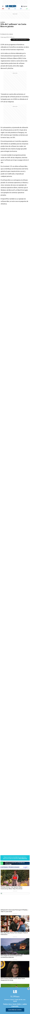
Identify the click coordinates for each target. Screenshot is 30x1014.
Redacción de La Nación (7, 34)
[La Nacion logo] (10, 6)
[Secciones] (3, 6)
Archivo (2, 22)
